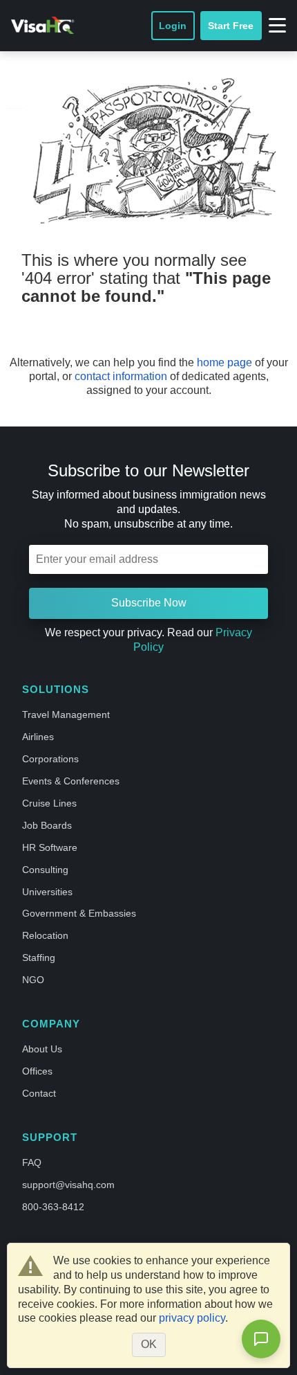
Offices (37, 1071)
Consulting (45, 869)
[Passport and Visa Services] (43, 25)
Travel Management (66, 714)
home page (224, 362)
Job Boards (47, 825)
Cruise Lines (49, 803)
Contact (39, 1093)
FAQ (31, 1162)
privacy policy (192, 1318)
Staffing (38, 957)
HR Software (49, 847)
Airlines (38, 736)
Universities (47, 891)
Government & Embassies (79, 913)
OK (149, 1344)
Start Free (230, 25)
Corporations (50, 758)
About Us (42, 1048)
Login (172, 25)
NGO (33, 979)
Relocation (45, 935)
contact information (121, 376)
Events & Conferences (70, 781)
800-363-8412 (53, 1206)
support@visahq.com (68, 1184)
